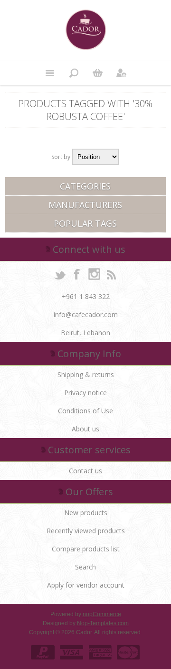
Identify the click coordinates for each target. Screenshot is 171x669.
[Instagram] (94, 273)
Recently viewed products (86, 530)
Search (85, 566)
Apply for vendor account (85, 584)
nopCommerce (102, 614)
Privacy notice (85, 392)
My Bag (97, 73)
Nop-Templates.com (103, 623)
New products (85, 512)
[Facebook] (77, 273)
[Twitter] (59, 273)
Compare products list (86, 548)
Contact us (85, 470)
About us (85, 428)
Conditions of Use (85, 410)
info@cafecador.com (86, 314)
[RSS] (111, 273)
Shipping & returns (85, 374)
